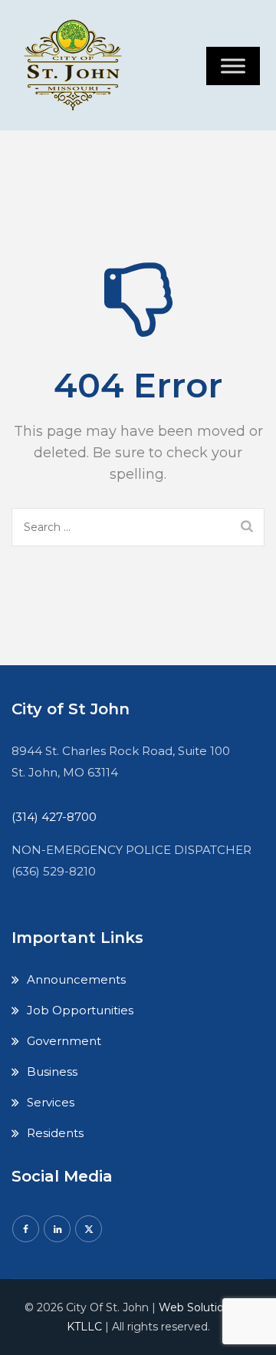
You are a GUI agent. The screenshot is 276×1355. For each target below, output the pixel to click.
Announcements (76, 979)
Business (52, 1071)
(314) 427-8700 (54, 816)
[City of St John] (76, 65)
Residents (55, 1133)
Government (64, 1041)
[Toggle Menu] (233, 65)
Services (50, 1102)
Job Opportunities (80, 1010)
